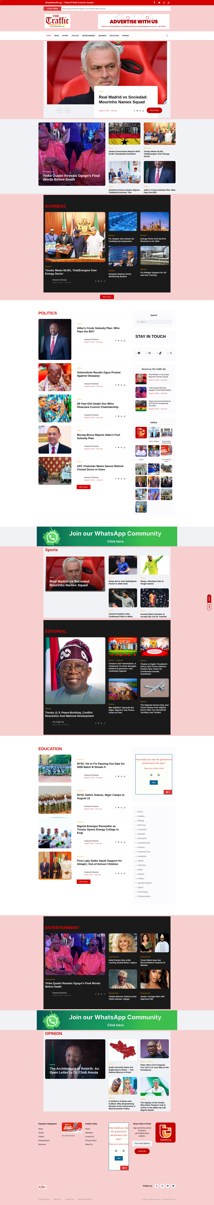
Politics (75, 36)
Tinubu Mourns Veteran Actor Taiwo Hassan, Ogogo (123, 997)
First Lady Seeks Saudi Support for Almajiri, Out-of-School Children (99, 862)
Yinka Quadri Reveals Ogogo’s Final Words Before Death (71, 177)
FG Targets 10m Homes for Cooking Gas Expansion (121, 240)
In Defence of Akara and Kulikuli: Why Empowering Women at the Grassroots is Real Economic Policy (122, 1105)
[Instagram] (149, 353)
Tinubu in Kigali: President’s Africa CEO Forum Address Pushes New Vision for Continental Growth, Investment (153, 669)
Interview (142, 865)
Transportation (144, 896)
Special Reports (145, 883)
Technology (143, 892)
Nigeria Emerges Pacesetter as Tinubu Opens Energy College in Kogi (98, 829)
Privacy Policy (91, 1140)
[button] (167, 35)
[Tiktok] (168, 2)
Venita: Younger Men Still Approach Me (152, 997)
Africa (140, 812)
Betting (141, 821)
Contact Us (89, 1137)
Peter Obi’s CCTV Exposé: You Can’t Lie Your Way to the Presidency (154, 1067)
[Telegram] (173, 1186)
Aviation (141, 816)
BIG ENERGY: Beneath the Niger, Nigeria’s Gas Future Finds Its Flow (121, 710)
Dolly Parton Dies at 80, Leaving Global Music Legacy (123, 961)
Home (48, 36)
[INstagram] (164, 2)
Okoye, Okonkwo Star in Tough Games (152, 582)
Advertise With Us (85, 1199)
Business (102, 36)
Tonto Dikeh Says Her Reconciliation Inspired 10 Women (152, 962)
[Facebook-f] (156, 1186)
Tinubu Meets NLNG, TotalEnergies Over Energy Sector (156, 154)
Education (114, 36)
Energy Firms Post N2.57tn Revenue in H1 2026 (153, 240)
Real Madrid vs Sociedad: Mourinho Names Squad (70, 583)
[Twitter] (159, 2)
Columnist (142, 829)
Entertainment (88, 36)
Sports (65, 36)
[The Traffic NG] (60, 1187)
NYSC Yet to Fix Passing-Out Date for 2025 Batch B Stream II (101, 765)
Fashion (141, 847)
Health (140, 861)
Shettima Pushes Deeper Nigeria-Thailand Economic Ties (124, 191)
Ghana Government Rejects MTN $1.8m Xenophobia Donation (85, 9)
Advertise (89, 1133)
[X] (171, 353)
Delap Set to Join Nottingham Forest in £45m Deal (123, 582)
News (56, 36)
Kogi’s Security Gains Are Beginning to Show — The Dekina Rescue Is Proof (121, 1069)
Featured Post (144, 852)
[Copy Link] (143, 111)
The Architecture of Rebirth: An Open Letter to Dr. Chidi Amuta (74, 1070)
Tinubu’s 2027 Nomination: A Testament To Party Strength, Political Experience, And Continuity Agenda (122, 667)
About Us (89, 1144)
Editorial (141, 834)
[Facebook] (154, 2)
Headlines (142, 856)
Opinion (125, 36)
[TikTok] (160, 353)
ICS (174, 1199)
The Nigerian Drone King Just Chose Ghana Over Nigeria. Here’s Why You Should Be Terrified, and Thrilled (154, 709)
